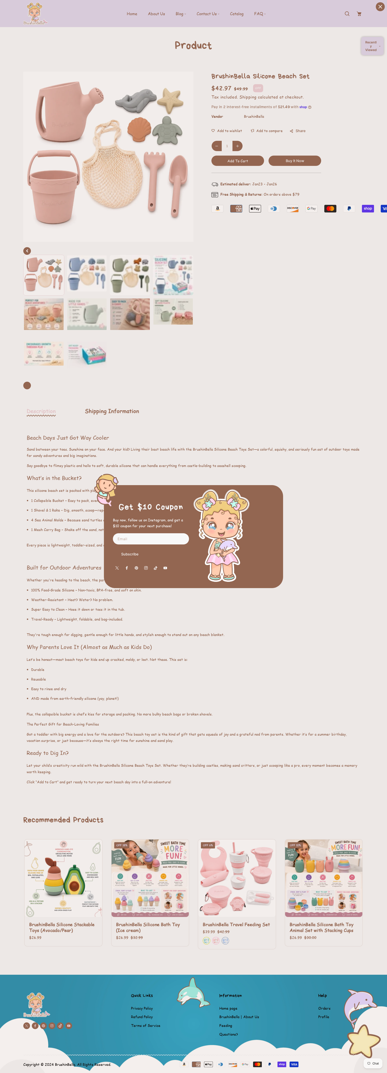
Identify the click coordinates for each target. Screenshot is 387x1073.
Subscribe (129, 554)
